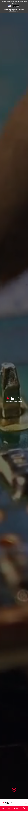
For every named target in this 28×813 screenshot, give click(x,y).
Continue (16, 6)
